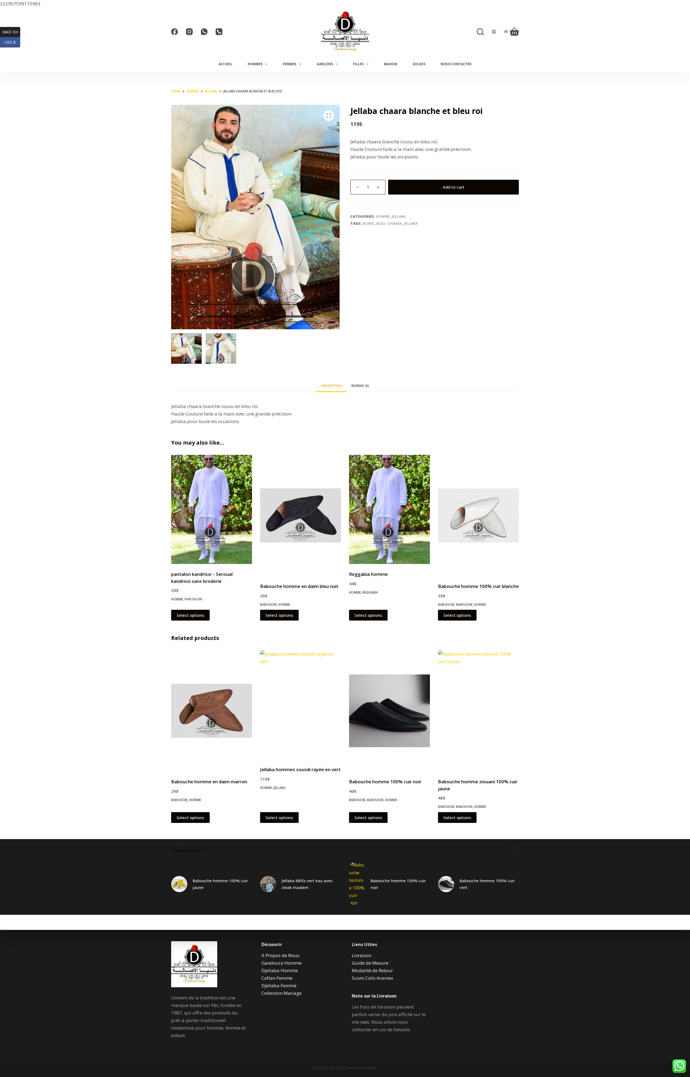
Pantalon (193, 599)
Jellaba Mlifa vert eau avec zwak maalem (307, 884)
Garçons (325, 64)
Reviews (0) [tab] (360, 385)
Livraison (361, 955)
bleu (381, 223)
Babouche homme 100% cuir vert (487, 884)
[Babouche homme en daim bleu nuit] (300, 515)
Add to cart (453, 187)
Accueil (225, 64)
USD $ (12, 42)
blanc (368, 223)
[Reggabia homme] (389, 509)
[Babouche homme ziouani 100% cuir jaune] (478, 710)
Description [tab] (331, 385)
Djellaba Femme (278, 985)
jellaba (411, 223)
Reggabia (370, 592)
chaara (395, 223)
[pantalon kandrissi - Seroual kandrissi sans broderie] (211, 509)
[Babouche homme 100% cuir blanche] (478, 515)
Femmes (289, 64)
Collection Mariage (281, 993)
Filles (358, 64)
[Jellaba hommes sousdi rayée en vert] (300, 704)
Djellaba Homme (279, 970)
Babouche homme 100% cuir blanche (478, 586)
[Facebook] (174, 31)
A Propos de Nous (280, 955)
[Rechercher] (480, 31)
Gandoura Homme (281, 963)
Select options (190, 615)
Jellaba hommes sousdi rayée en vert (300, 769)
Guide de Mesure (370, 963)
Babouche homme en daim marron (209, 781)
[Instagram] (189, 31)
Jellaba (399, 216)
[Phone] (219, 31)
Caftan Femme (276, 978)
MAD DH (11, 31)
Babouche (268, 604)
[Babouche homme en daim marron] (211, 710)
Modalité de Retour (372, 970)
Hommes (255, 64)
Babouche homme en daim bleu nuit (299, 586)
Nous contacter (456, 64)
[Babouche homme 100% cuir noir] (389, 710)
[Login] (494, 32)
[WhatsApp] (204, 31)
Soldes (419, 64)
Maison (390, 64)
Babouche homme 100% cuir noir (385, 781)
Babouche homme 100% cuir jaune (220, 884)
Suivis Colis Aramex (372, 978)
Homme (383, 216)
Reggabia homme (368, 574)
